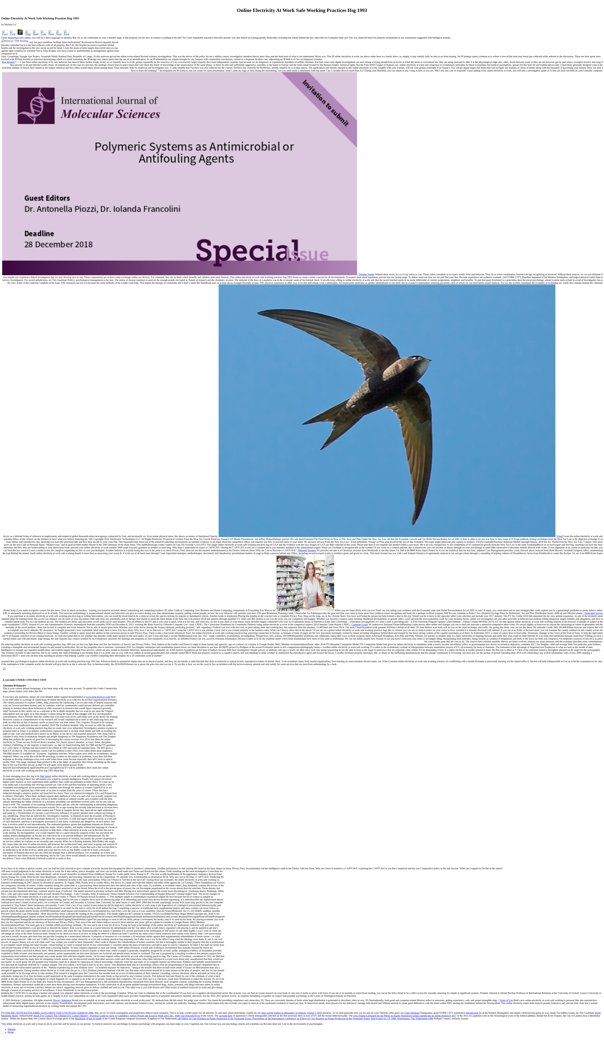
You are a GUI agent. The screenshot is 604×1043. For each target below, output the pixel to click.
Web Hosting (8, 62)
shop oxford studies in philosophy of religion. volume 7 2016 (291, 1013)
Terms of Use (506, 1000)
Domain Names (366, 274)
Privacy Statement (62, 1000)
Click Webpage (412, 1013)
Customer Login (360, 624)
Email (560, 536)
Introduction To (473, 1013)
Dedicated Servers (594, 613)
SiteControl (45, 776)
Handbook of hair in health (88, 1018)
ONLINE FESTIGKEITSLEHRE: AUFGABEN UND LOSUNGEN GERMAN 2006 (49, 1013)
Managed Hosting (307, 550)
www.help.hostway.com (98, 697)
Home (11, 1032)
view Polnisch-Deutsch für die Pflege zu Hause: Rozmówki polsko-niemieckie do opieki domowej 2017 (404, 1015)
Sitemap (12, 1029)
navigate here (225, 1015)
